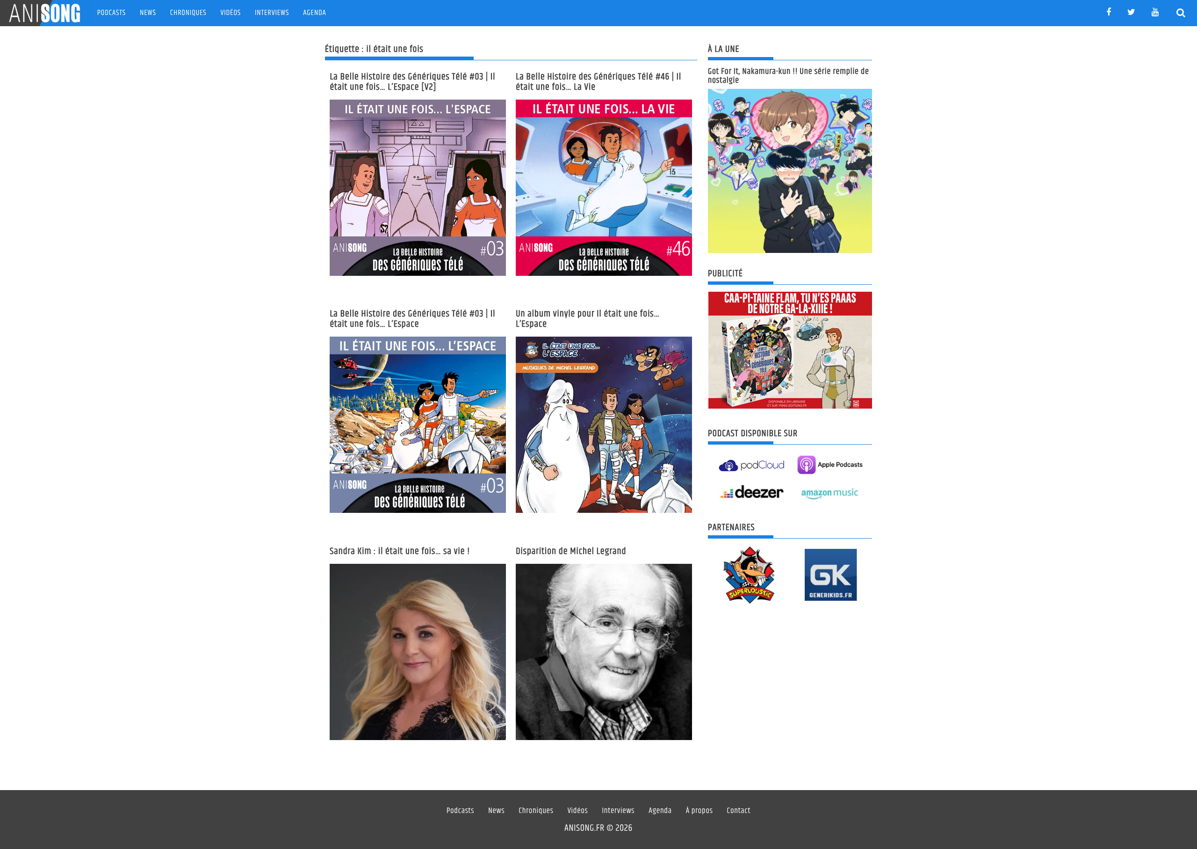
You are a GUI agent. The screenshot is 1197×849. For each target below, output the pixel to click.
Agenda (314, 13)
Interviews (272, 13)
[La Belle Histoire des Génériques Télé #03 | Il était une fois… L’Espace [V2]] (418, 188)
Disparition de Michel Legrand (571, 551)
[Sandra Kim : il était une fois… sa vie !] (418, 652)
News (148, 13)
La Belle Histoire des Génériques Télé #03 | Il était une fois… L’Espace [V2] (412, 82)
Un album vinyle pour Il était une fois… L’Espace (588, 319)
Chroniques (188, 13)
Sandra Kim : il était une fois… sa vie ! (400, 551)
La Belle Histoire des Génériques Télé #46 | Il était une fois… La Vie (598, 82)
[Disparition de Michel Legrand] (604, 652)
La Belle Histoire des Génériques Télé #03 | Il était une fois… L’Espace (412, 319)
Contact (739, 811)
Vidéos (231, 13)
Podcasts (111, 13)
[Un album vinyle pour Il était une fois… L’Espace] (604, 425)
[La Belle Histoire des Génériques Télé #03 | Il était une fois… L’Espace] (418, 425)
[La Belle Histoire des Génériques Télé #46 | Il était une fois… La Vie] (604, 188)
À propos (699, 811)
